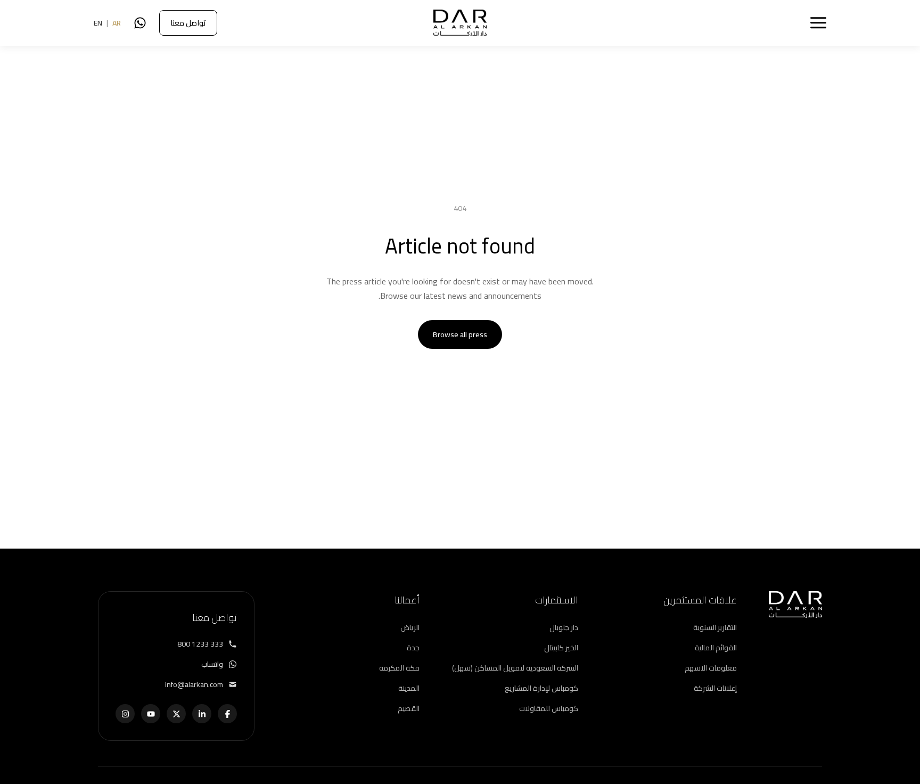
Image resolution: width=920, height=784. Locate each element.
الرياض (410, 627)
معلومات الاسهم (711, 668)
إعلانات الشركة (715, 688)
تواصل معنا (188, 23)
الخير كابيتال (561, 648)
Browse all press (460, 334)
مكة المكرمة (399, 668)
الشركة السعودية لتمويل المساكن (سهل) (515, 668)
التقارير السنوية (715, 627)
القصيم (409, 708)
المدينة (409, 688)
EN (98, 23)
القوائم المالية (716, 648)
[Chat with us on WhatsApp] (140, 23)
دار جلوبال (563, 627)
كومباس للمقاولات (548, 708)
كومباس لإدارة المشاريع (541, 688)
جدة (413, 648)
